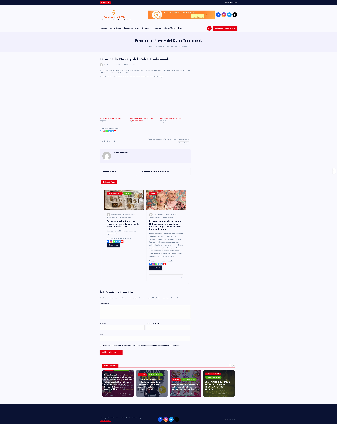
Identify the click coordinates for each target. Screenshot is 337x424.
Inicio (151, 47)
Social (118, 65)
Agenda (104, 28)
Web (101, 334)
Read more (113, 245)
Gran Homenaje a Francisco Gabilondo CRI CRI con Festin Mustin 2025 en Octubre (152, 387)
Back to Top (232, 419)
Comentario (105, 304)
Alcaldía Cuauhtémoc (156, 139)
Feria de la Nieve (184, 143)
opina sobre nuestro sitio (225, 28)
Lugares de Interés (131, 28)
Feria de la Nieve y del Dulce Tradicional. (172, 47)
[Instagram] (104, 131)
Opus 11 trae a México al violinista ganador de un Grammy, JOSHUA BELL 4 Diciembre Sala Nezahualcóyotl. (116, 384)
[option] (118, 383)
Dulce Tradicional (171, 139)
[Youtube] (115, 131)
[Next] (233, 365)
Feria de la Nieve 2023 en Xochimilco (110, 118)
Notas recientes (114, 193)
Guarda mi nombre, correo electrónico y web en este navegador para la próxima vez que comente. (141, 345)
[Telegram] (109, 131)
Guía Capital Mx (109, 65)
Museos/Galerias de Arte (174, 28)
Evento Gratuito (184, 139)
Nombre (103, 323)
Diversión (145, 28)
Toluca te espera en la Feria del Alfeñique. (171, 118)
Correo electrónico (153, 323)
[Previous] (230, 365)
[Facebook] (101, 131)
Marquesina (156, 28)
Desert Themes (105, 421)
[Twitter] (112, 131)
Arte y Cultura (115, 28)
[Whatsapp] (106, 131)
